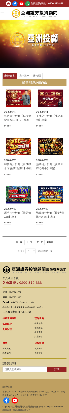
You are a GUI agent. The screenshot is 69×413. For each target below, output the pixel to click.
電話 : (6, 292)
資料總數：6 (45, 251)
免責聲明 (38, 348)
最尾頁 (50, 242)
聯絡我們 (7, 353)
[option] (34, 42)
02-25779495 (15, 297)
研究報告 (38, 323)
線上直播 (38, 332)
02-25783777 (15, 292)
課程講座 (24, 75)
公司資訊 (7, 348)
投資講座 (38, 328)
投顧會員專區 (10, 318)
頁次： (21, 251)
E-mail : (7, 302)
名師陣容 (7, 323)
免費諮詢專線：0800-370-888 (47, 3)
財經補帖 (38, 336)
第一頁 (19, 242)
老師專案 (9, 75)
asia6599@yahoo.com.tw (22, 302)
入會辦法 (7, 329)
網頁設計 (7, 409)
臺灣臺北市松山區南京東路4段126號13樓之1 (23, 307)
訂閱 (56, 369)
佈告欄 (37, 75)
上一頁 (29, 242)
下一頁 (40, 242)
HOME (35, 13)
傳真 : (6, 297)
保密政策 (38, 353)
